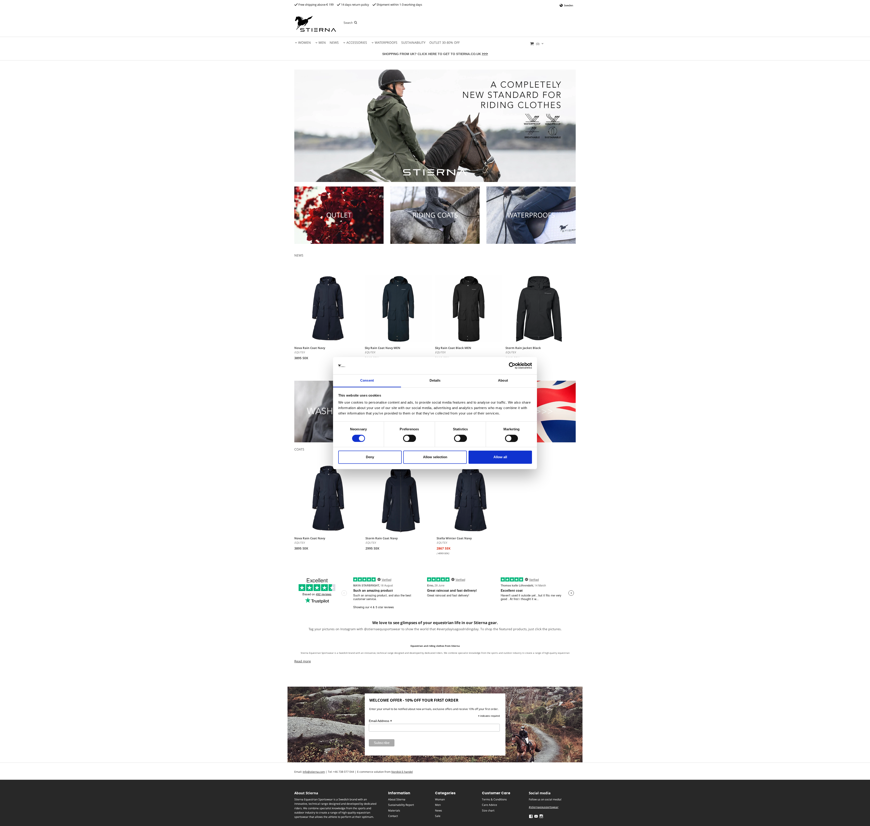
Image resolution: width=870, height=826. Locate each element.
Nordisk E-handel (402, 772)
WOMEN (304, 42)
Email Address (380, 721)
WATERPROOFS (386, 42)
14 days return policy (354, 4)
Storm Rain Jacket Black (523, 348)
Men (438, 805)
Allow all (500, 457)
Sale (437, 816)
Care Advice (489, 805)
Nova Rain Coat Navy (309, 348)
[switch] (409, 438)
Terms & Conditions (494, 799)
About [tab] (503, 381)
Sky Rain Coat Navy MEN (382, 348)
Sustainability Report (401, 805)
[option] (328, 510)
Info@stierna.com (314, 772)
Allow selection (435, 457)
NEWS (334, 42)
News (438, 810)
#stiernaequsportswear (543, 807)
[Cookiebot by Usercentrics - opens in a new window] (512, 365)
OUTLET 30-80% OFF (444, 42)
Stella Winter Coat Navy (454, 538)
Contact (393, 816)
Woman (440, 799)
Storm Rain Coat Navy (381, 538)
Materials (394, 810)
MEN (322, 42)
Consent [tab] (367, 381)
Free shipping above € (313, 4)
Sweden (568, 5)
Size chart (488, 810)
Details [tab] (435, 381)
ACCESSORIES (356, 42)
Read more (302, 661)
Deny (370, 457)
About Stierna (396, 799)
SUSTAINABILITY (413, 42)
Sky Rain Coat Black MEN (453, 348)
